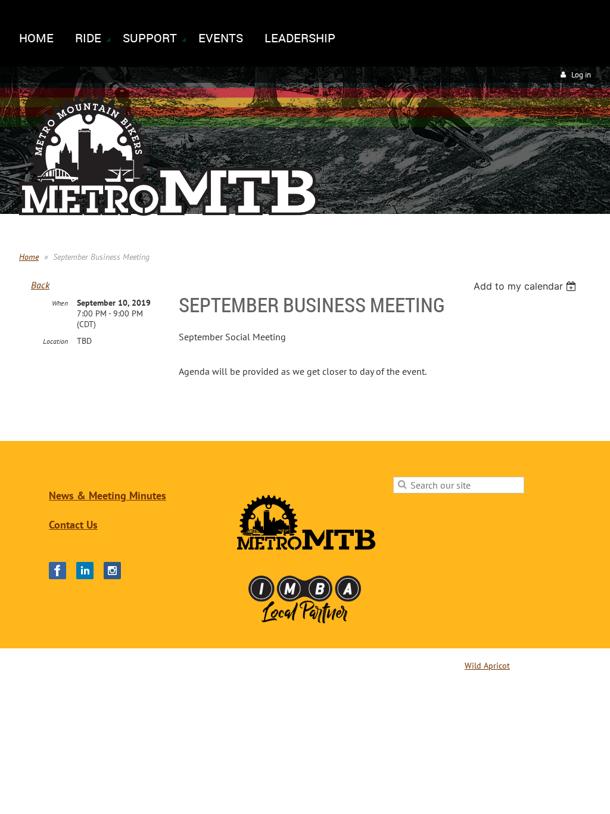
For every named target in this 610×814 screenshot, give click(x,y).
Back (40, 285)
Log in (581, 75)
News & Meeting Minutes (107, 495)
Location (55, 341)
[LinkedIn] (85, 570)
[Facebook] (57, 570)
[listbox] (526, 286)
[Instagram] (112, 570)
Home (29, 256)
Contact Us (73, 525)
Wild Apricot (487, 665)
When (60, 303)
